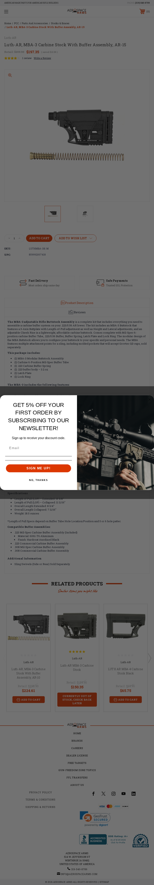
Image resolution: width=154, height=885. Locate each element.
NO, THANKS (38, 480)
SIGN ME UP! (38, 468)
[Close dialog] (149, 399)
